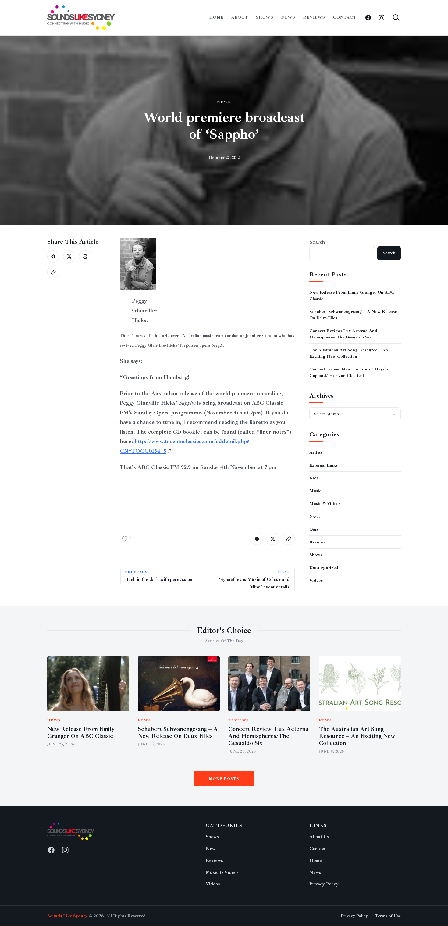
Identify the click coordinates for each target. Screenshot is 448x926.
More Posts (224, 779)
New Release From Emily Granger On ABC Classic (81, 732)
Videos (316, 580)
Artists (315, 452)
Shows (264, 17)
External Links (323, 465)
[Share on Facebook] (53, 256)
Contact (344, 17)
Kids (313, 478)
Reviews (314, 17)
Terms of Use (388, 915)
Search (317, 242)
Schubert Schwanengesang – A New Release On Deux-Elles (178, 732)
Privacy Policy (324, 884)
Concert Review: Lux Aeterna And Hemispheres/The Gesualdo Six (268, 736)
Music (315, 490)
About (239, 17)
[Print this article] (85, 256)
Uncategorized (323, 567)
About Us (319, 837)
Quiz (313, 529)
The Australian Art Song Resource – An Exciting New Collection (357, 736)
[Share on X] (69, 256)
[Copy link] (53, 272)
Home (216, 17)
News (288, 17)
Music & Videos (324, 503)
